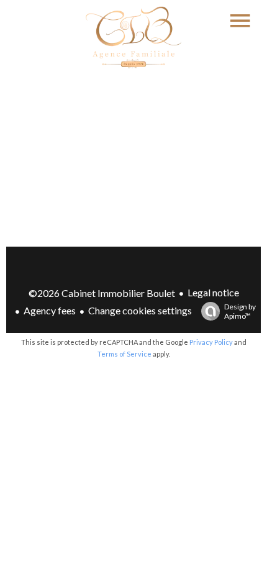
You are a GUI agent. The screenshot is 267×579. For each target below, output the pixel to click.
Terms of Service (124, 354)
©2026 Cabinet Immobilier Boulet (102, 293)
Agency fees (50, 310)
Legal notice (213, 292)
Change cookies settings (140, 310)
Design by (240, 311)
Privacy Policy (211, 342)
